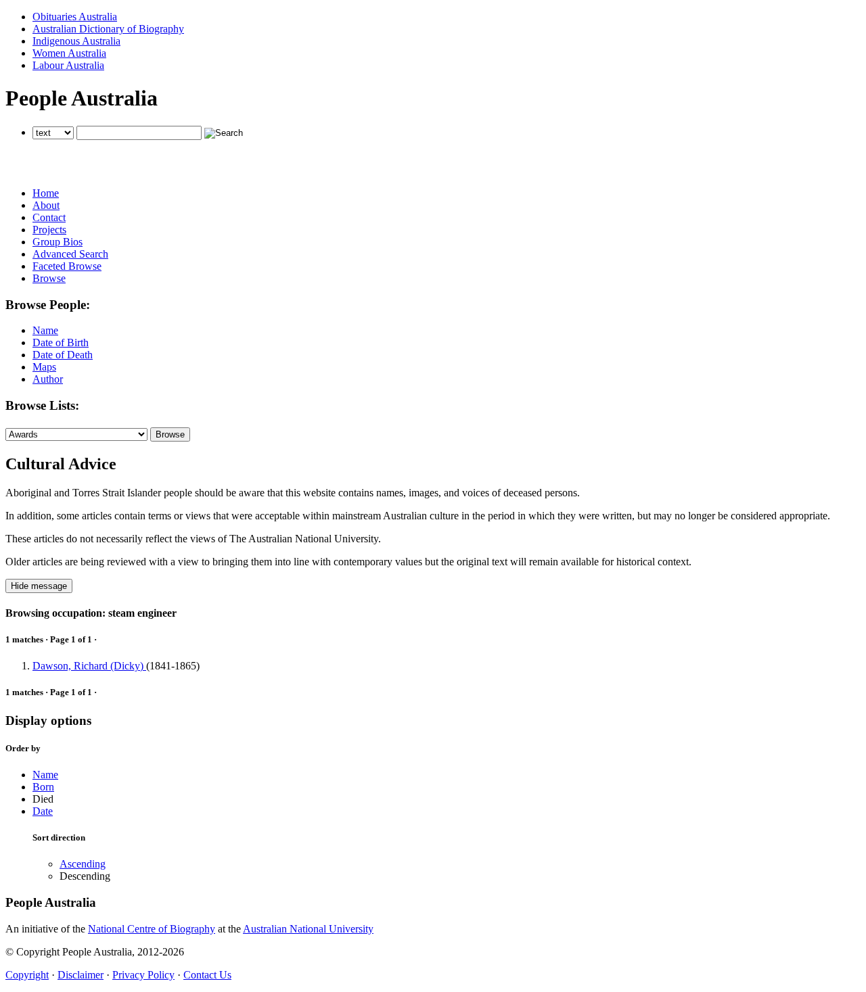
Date (42, 811)
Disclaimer (81, 975)
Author (47, 379)
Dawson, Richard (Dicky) (89, 665)
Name (45, 330)
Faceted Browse (66, 266)
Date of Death (62, 354)
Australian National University (308, 929)
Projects (49, 229)
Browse (49, 278)
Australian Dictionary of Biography (108, 28)
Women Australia (69, 53)
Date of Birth (60, 342)
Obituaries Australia (74, 16)
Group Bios (57, 241)
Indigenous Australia (76, 41)
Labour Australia (68, 65)
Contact (49, 217)
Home (45, 193)
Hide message (39, 586)
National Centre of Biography (151, 929)
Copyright (27, 975)
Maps (44, 367)
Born (43, 787)
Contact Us (207, 975)
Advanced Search (70, 254)
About (46, 205)
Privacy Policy (143, 975)
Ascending (83, 864)
